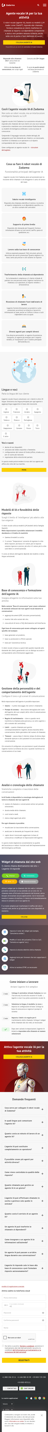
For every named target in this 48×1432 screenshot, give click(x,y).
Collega (24, 917)
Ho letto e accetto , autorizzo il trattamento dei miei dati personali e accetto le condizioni (24, 1349)
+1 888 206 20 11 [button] (9, 1377)
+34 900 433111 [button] (24, 1382)
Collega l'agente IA (24, 42)
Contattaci (11, 1388)
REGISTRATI (24, 1360)
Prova (24, 470)
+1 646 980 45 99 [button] (24, 1377)
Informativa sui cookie (16, 1421)
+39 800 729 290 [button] (39, 1377)
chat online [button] (28, 1388)
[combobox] (6, 1305)
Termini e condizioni (27, 1346)
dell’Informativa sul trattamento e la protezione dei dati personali (23, 1351)
